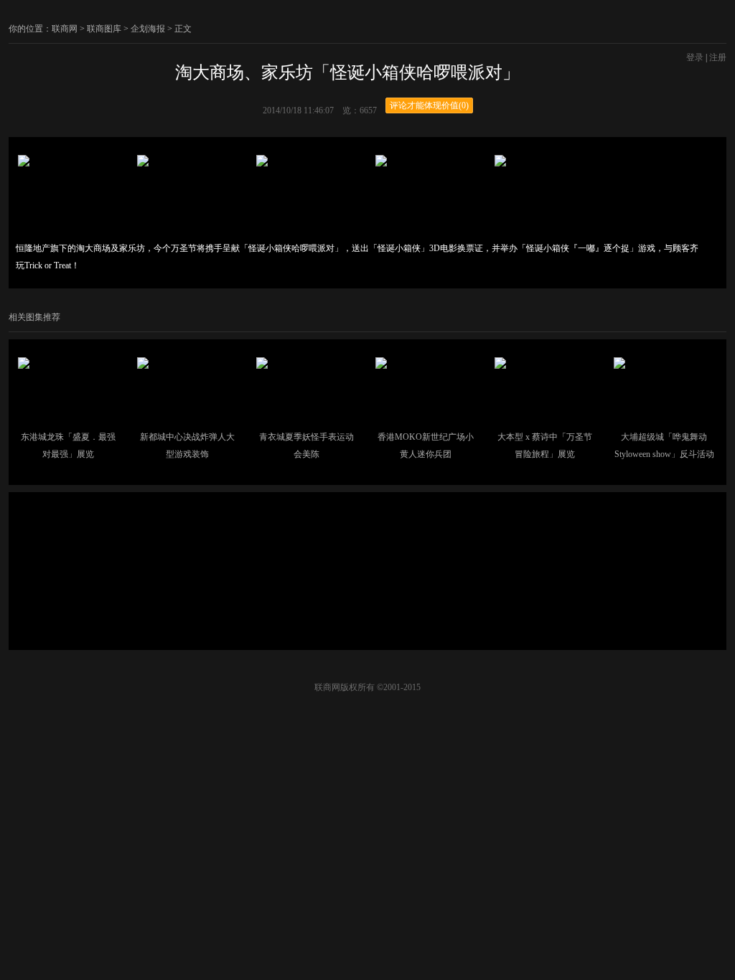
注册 (717, 57)
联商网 (65, 29)
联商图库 (104, 29)
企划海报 (148, 29)
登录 (694, 57)
